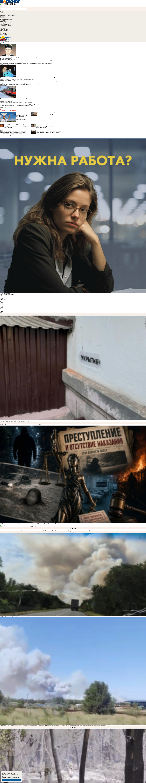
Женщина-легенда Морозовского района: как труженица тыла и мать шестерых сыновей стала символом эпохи (26, 63)
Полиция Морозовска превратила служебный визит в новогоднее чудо (16, 105)
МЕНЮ (1, 11)
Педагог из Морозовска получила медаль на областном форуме (79, 530)
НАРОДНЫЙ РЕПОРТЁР (5, 23)
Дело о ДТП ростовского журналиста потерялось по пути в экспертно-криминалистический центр (20, 424)
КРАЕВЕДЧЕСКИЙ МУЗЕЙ (6, 19)
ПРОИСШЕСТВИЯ (4, 29)
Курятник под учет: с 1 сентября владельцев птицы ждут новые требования (16, 526)
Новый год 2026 (3, 85)
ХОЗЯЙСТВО (3, 33)
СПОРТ (1, 32)
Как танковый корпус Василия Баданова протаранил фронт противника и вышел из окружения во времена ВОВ (26, 60)
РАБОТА (8, 37)
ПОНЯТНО (11, 780)
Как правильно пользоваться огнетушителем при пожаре (95, 725)
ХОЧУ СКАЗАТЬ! (4, 34)
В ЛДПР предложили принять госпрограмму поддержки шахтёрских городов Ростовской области (47, 530)
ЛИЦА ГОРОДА (3, 21)
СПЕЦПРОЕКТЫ (4, 30)
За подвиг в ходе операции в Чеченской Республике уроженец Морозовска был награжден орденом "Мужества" (26, 83)
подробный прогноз (4, 294)
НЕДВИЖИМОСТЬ (4, 24)
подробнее (11, 294)
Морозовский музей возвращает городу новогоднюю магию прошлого (16, 102)
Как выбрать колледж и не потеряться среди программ (50, 424)
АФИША (2, 14)
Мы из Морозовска (4, 64)
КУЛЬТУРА (2, 20)
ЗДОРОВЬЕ (3, 16)
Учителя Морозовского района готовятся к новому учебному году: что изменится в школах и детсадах (51, 526)
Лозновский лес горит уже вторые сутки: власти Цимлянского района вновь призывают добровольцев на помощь (23, 725)
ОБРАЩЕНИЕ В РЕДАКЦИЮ (6, 25)
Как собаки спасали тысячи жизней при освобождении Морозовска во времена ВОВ (19, 62)
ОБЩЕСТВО (3, 27)
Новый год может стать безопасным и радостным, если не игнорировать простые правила (21, 104)
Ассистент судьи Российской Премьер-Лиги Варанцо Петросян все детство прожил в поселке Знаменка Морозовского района (29, 81)
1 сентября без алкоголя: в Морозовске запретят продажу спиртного (14, 530)
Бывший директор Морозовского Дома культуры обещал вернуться (15, 84)
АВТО (1, 12)
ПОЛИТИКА (2, 28)
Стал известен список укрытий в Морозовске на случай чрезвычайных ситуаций (14, 421)
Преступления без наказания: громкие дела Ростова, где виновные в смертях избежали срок (19, 523)
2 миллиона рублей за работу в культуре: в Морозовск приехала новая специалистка (54, 523)
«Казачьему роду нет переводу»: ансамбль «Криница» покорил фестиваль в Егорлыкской (65, 725)
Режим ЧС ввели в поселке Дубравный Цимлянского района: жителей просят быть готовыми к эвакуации (21, 616)
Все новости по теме (5, 59)
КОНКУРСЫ (3, 18)
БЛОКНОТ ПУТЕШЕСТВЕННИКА (7, 15)
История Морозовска (5, 43)
